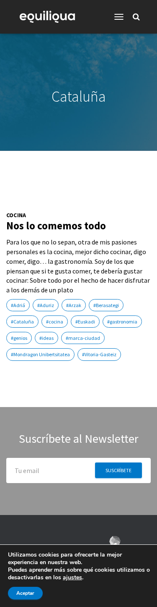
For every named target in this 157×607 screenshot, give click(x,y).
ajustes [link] (72, 577)
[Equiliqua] (50, 16)
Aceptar (25, 593)
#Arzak (73, 305)
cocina (16, 215)
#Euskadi (85, 321)
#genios (19, 338)
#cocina (54, 321)
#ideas (46, 338)
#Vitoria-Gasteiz (99, 354)
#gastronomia (122, 321)
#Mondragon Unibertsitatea (40, 354)
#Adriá (18, 305)
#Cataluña (22, 321)
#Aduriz (45, 305)
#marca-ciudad (83, 338)
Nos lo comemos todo (56, 225)
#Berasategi (106, 305)
